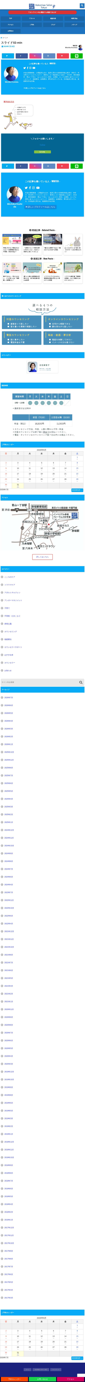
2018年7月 (8, 1181)
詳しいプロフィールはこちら (35, 88)
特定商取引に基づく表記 (41, 1369)
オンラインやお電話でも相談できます (43, 12)
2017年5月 (8, 1282)
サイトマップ (55, 1369)
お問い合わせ (42, 1379)
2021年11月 (9, 939)
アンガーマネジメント (13, 600)
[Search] (80, 682)
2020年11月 (9, 1009)
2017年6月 (8, 1274)
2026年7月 (8, 698)
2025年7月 (8, 775)
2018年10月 (9, 1157)
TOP (10, 18)
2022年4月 (8, 924)
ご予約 (32, 24)
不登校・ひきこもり (12, 616)
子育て (7, 608)
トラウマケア (9, 585)
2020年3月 (8, 1064)
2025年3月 (8, 807)
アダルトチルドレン (12, 593)
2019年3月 (8, 1118)
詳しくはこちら (42, 557)
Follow (42, 145)
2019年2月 (8, 1126)
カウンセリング (10, 631)
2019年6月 (8, 1103)
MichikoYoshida (71, 47)
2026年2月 (8, 736)
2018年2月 (8, 1212)
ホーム (27, 1369)
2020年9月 (8, 1017)
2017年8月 (8, 1259)
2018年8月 (8, 1173)
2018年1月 (8, 1220)
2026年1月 (8, 744)
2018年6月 (8, 1189)
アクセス (70, 1379)
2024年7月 (8, 869)
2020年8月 (8, 1025)
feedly (43, 152)
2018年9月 (8, 1165)
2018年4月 (8, 1204)
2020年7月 (8, 1033)
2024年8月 (8, 861)
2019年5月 (8, 1111)
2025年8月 (8, 768)
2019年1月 (8, 1134)
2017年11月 (9, 1235)
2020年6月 (8, 1040)
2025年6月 (8, 783)
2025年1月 (8, 822)
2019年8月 (8, 1095)
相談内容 (53, 18)
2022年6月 (8, 916)
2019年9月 (8, 1087)
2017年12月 (9, 1228)
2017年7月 (8, 1267)
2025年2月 (8, 814)
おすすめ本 (8, 655)
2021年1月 (8, 1002)
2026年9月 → (77, 490)
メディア (74, 24)
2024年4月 (8, 885)
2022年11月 (9, 900)
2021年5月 (8, 978)
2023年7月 (8, 892)
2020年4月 (8, 1056)
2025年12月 (9, 752)
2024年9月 (8, 853)
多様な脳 (8, 624)
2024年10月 (9, 846)
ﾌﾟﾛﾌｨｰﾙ (32, 18)
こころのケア (9, 577)
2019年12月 (9, 1072)
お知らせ (8, 670)
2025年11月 (9, 760)
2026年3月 (8, 729)
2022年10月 (9, 908)
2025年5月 (8, 791)
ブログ (53, 24)
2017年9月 (8, 1251)
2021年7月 (8, 963)
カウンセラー (9, 663)
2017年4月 (8, 1290)
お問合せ (11, 31)
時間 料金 (74, 18)
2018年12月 (9, 1142)
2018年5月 (8, 1196)
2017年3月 (8, 1298)
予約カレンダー (14, 1379)
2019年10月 (9, 1079)
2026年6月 (8, 705)
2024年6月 (8, 877)
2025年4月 (8, 799)
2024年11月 (9, 838)
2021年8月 (8, 955)
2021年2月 (8, 994)
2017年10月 (9, 1243)
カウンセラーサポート (13, 647)
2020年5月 (8, 1048)
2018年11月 (9, 1150)
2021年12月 (9, 931)
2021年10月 (9, 947)
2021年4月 (8, 986)
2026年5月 (8, 713)
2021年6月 (8, 970)
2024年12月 (9, 830)
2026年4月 (8, 721)
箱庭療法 (8, 639)
